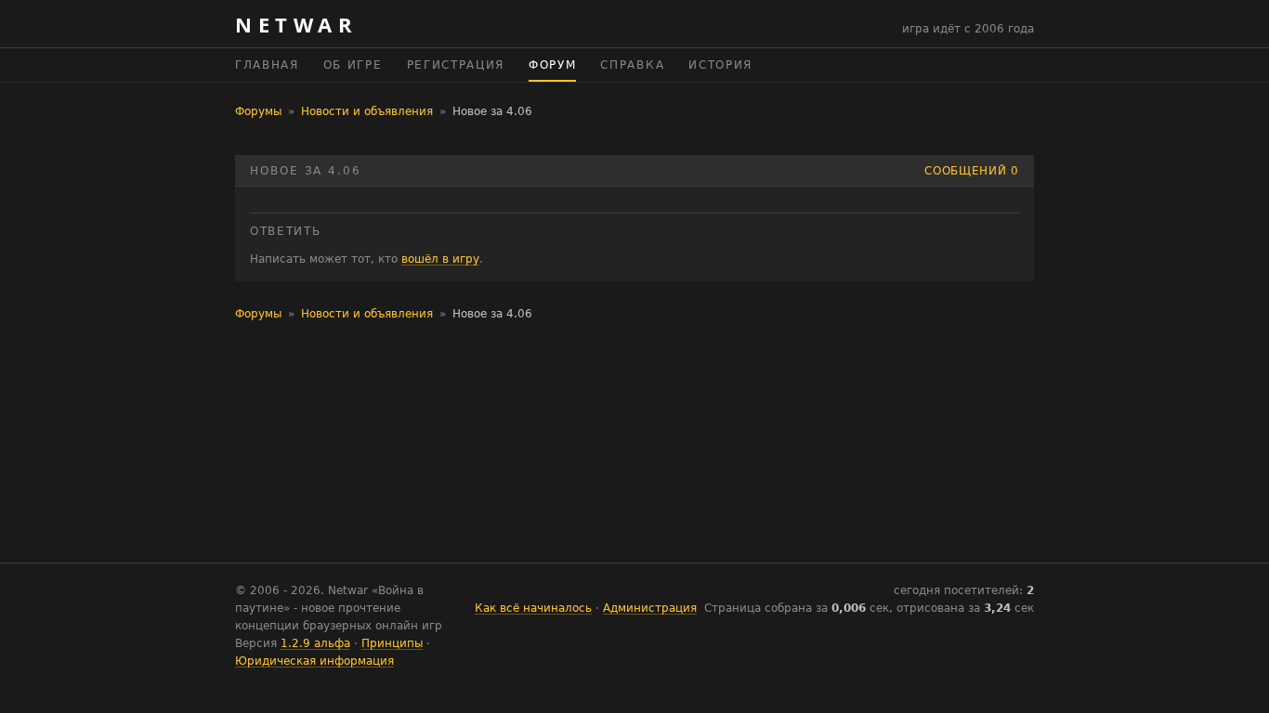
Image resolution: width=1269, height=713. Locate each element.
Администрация (650, 608)
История (720, 64)
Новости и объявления (367, 111)
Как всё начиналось (533, 608)
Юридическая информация (314, 661)
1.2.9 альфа (315, 643)
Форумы (258, 111)
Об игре (353, 64)
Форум (552, 64)
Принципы (392, 643)
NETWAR (297, 24)
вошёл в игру (440, 259)
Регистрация (455, 64)
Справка (632, 64)
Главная (267, 64)
